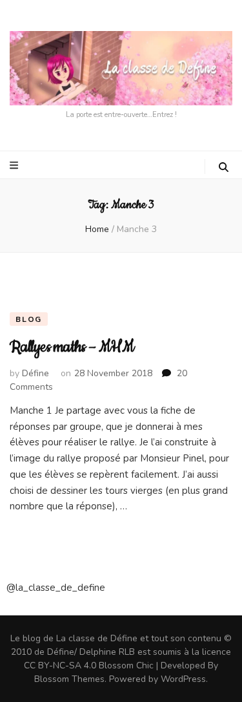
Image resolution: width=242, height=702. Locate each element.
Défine (35, 373)
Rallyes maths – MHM (72, 347)
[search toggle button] (223, 167)
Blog (28, 319)
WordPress (183, 679)
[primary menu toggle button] (15, 165)
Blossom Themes (69, 679)
